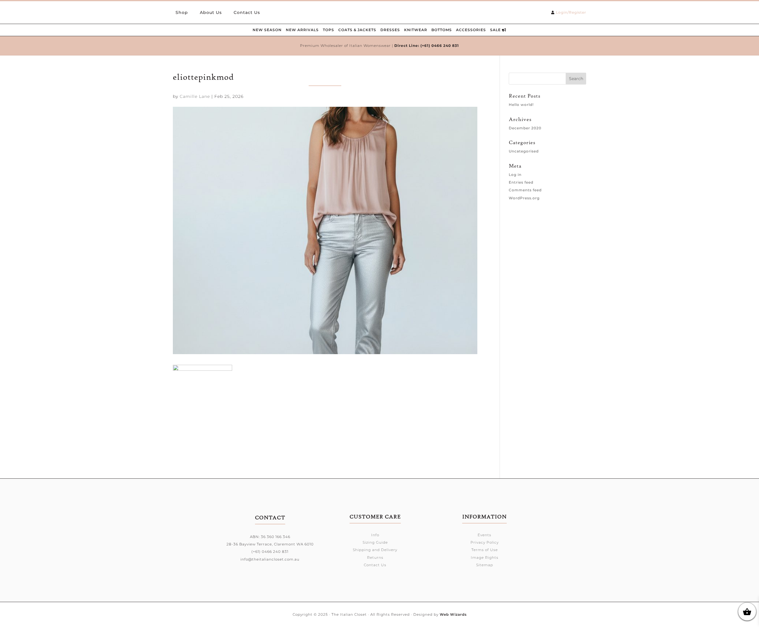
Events (484, 535)
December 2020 (525, 128)
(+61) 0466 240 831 (439, 45)
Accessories (471, 30)
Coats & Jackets (357, 30)
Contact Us (247, 12)
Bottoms (441, 30)
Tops (328, 30)
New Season (267, 30)
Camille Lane (195, 96)
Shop (182, 12)
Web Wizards (453, 614)
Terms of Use (484, 550)
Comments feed (525, 190)
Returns (375, 557)
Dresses (390, 30)
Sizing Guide (375, 542)
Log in (515, 174)
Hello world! (521, 104)
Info (375, 535)
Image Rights (484, 557)
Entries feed (521, 182)
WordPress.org (524, 198)
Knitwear (415, 30)
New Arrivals (302, 30)
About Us (211, 12)
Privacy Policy (485, 542)
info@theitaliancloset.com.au (269, 559)
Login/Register (571, 12)
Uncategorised (524, 151)
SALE (496, 30)
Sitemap (484, 565)
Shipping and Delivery (375, 550)
